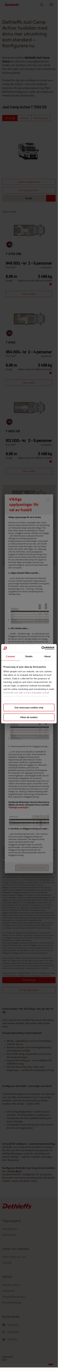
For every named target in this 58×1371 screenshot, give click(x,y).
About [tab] (47, 656)
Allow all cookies (29, 717)
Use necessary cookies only (29, 707)
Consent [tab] (10, 656)
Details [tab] (29, 656)
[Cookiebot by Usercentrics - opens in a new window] (41, 648)
